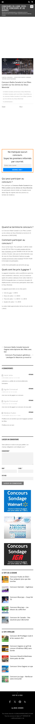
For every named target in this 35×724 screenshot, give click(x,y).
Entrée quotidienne (9, 79)
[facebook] (10, 702)
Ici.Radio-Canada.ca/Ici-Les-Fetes (13, 94)
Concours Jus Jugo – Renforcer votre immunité (21, 677)
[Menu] (2, 2)
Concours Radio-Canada (22, 77)
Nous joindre (18, 708)
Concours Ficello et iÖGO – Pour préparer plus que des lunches (20, 579)
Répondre (31, 374)
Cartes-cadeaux (7, 77)
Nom (3, 468)
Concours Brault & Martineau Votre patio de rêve (21, 657)
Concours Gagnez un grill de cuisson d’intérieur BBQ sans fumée (21, 648)
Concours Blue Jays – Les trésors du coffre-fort (19, 608)
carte (10, 293)
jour (28, 265)
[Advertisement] (17, 36)
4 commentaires (8, 102)
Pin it (20, 106)
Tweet (3, 106)
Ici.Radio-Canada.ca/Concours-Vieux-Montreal (16, 92)
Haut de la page (17, 695)
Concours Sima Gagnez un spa (21, 666)
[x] (15, 702)
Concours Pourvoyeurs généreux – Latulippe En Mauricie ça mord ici (19, 356)
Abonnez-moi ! (17, 170)
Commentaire (6, 451)
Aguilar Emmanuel (11, 389)
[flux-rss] (25, 702)
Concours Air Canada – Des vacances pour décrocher (20, 618)
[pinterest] (20, 702)
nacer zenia (8, 375)
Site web (4, 475)
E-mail (20, 468)
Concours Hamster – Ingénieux (21, 587)
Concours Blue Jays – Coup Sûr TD (21, 598)
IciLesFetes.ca (27, 94)
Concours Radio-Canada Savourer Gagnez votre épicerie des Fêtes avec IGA (17, 349)
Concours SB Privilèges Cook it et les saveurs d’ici (21, 637)
